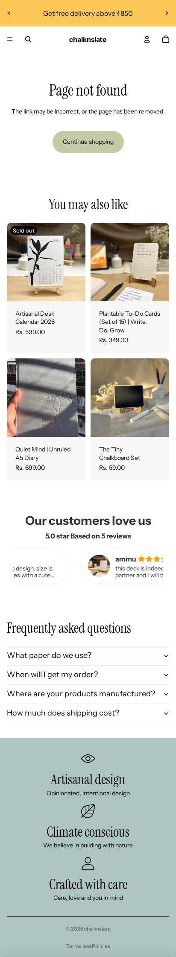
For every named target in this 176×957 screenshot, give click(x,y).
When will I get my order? (52, 674)
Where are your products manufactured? (81, 693)
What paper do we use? (49, 655)
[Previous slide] (9, 13)
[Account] (147, 39)
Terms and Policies (88, 946)
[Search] (28, 39)
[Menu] (10, 39)
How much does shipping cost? (63, 713)
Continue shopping (88, 141)
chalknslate (97, 928)
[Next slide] (166, 13)
